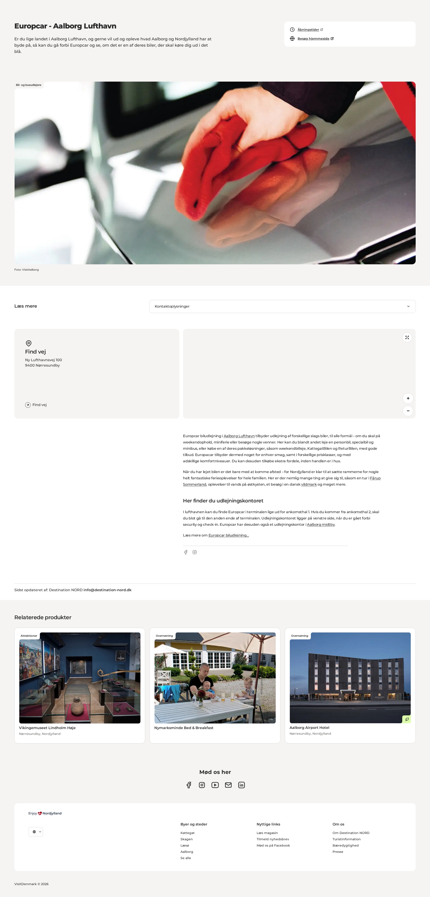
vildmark (309, 484)
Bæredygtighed (346, 845)
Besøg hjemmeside (313, 39)
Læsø (185, 845)
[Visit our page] (202, 785)
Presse (338, 852)
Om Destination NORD (351, 833)
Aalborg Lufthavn (239, 436)
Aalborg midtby (321, 524)
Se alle (186, 858)
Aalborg (187, 852)
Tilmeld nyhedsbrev (273, 839)
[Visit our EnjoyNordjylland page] (215, 785)
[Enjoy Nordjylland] (45, 813)
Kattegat (188, 833)
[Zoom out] (408, 411)
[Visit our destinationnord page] (241, 785)
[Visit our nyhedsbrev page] (228, 785)
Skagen (187, 839)
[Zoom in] (408, 398)
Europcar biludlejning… (229, 535)
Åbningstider (308, 30)
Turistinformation (347, 839)
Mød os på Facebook (273, 845)
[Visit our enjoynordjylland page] (189, 785)
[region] (299, 374)
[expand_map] (407, 337)
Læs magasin (267, 833)
